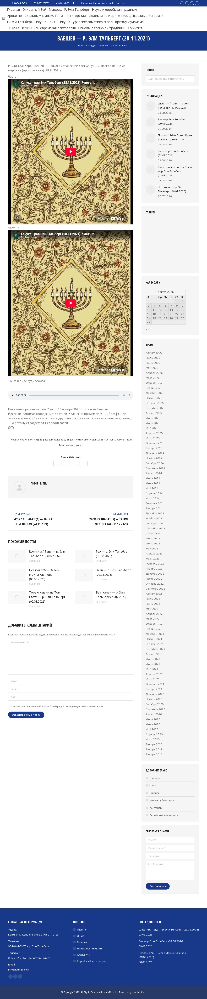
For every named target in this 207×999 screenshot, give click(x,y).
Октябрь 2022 (155, 583)
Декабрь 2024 (155, 453)
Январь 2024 (154, 508)
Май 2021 (152, 669)
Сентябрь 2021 (155, 649)
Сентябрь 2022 (155, 588)
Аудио (23, 439)
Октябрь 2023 (155, 523)
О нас (152, 785)
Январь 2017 (154, 749)
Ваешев (69, 445)
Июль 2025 (153, 418)
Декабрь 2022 (155, 573)
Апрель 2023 (154, 553)
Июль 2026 (153, 357)
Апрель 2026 (154, 372)
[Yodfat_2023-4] (152, 237)
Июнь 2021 (153, 664)
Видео (70, 439)
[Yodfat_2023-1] (152, 225)
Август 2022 (154, 593)
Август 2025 (154, 413)
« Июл (149, 329)
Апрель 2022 (154, 613)
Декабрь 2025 (155, 392)
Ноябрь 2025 (154, 398)
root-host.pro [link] (139, 992)
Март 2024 (153, 498)
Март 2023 (153, 558)
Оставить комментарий (118, 439)
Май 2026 (152, 367)
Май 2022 (152, 608)
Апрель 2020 (154, 734)
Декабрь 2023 (155, 513)
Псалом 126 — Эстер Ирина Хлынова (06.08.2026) (44, 574)
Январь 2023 (154, 568)
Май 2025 (152, 428)
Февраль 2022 (155, 623)
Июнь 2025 (153, 423)
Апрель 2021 (154, 674)
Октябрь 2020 (155, 704)
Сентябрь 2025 (155, 408)
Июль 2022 (153, 598)
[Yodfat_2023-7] (152, 250)
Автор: (82, 439)
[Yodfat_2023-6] (177, 237)
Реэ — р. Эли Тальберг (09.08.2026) (112, 553)
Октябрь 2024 (155, 463)
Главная (154, 778)
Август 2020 (154, 714)
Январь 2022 (154, 628)
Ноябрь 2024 (154, 458)
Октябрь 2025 (155, 403)
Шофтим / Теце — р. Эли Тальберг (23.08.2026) (47, 553)
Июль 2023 (153, 538)
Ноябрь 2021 (154, 638)
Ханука (79, 445)
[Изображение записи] (17, 556)
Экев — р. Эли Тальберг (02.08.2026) (113, 572)
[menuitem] (13, 9)
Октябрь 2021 (155, 643)
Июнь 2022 (153, 603)
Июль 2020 (153, 719)
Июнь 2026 (153, 362)
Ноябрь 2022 (154, 578)
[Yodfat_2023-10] (152, 262)
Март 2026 (153, 377)
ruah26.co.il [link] (110, 992)
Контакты (155, 807)
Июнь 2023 (153, 543)
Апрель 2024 (154, 493)
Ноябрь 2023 (154, 518)
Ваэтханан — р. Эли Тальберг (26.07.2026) (111, 594)
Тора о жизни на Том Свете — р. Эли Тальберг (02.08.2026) (47, 596)
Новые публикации (161, 800)
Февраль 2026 (155, 382)
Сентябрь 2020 (155, 709)
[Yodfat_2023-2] (164, 225)
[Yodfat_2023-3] (177, 225)
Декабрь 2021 (155, 633)
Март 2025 (153, 438)
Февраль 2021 (155, 684)
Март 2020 (153, 739)
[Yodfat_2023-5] (164, 237)
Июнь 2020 (153, 724)
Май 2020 (152, 729)
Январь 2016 (154, 754)
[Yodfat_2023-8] (164, 250)
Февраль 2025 (155, 443)
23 (182, 314)
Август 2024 (154, 473)
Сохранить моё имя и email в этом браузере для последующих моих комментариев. (57, 706)
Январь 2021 (154, 689)
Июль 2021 (153, 659)
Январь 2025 (154, 448)
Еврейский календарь (163, 815)
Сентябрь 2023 (155, 528)
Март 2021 (153, 679)
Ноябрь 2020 (154, 699)
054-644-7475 (19, 3)
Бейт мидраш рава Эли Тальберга (46, 439)
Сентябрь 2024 (155, 468)
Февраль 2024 (155, 503)
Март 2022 (153, 618)
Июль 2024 (153, 478)
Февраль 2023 (155, 563)
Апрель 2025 (154, 433)
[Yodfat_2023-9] (177, 250)
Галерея (154, 792)
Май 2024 (152, 488)
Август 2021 (154, 654)
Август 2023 (154, 533)
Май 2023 (152, 548)
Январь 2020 (154, 744)
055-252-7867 (41, 3)
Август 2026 (154, 352)
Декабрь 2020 (155, 694)
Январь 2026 (154, 387)
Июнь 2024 (153, 483)
